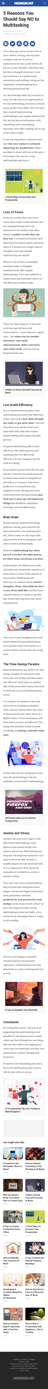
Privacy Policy (24, 1370)
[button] (6, 43)
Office (19, 31)
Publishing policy (32, 1368)
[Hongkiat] (24, 3)
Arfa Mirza (10, 31)
